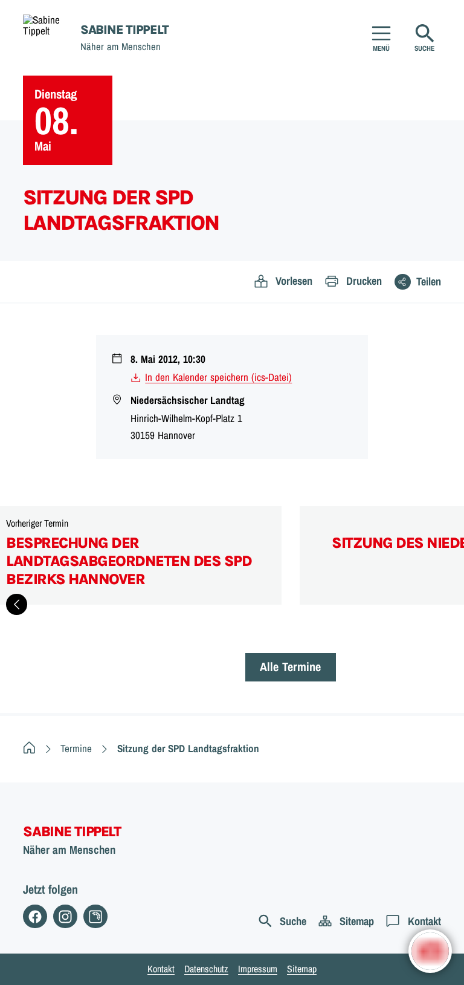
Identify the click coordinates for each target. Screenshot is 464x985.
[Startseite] (29, 748)
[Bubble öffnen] (430, 951)
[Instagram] (65, 917)
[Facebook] (35, 917)
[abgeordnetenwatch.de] (95, 917)
